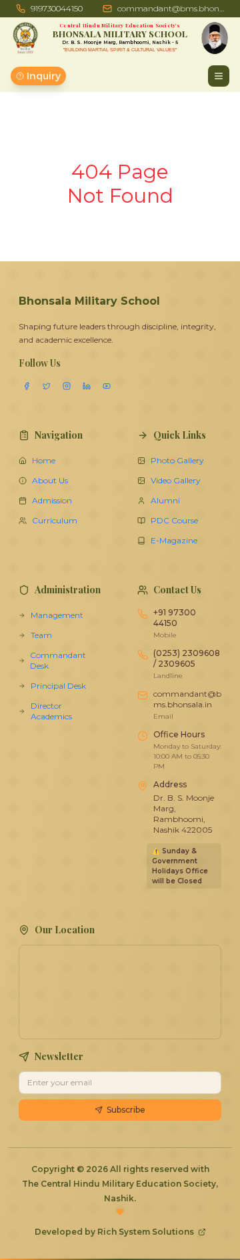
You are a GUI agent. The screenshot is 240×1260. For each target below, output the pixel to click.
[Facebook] (27, 386)
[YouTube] (107, 386)
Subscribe (126, 1110)
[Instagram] (67, 386)
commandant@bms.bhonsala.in (170, 8)
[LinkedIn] (87, 386)
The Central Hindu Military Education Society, (120, 1184)
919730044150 (57, 8)
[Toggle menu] (218, 76)
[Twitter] (47, 386)
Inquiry (44, 76)
